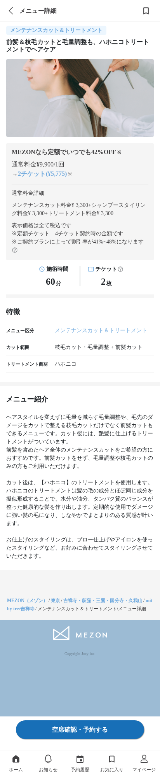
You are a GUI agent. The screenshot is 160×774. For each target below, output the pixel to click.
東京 (55, 600)
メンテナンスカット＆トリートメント (101, 330)
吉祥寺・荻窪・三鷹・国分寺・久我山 (103, 600)
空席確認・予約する (80, 729)
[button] (120, 269)
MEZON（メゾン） (27, 600)
